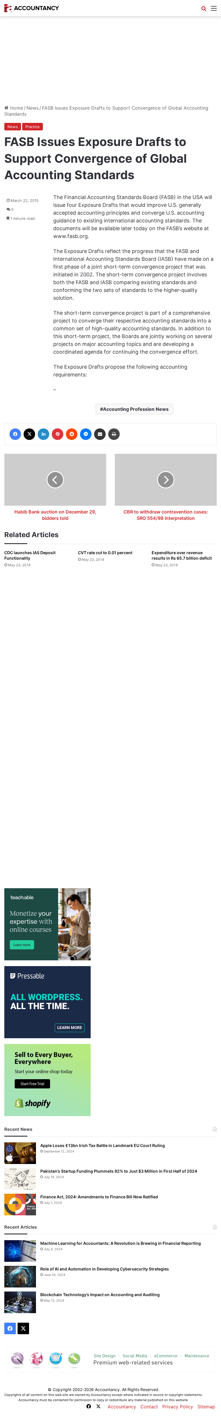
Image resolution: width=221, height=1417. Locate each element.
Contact (149, 1406)
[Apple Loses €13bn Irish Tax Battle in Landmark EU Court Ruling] (20, 1153)
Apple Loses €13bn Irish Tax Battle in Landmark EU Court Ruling (102, 1145)
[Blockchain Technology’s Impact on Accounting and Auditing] (20, 1302)
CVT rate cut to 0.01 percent (105, 552)
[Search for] (204, 10)
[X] (29, 434)
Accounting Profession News (136, 409)
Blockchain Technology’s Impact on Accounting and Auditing (100, 1294)
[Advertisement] (110, 60)
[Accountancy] (31, 8)
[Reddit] (71, 434)
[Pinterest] (57, 434)
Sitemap (206, 1406)
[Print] (114, 434)
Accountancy (122, 1406)
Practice (32, 126)
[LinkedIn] (43, 434)
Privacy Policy (177, 1406)
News (32, 108)
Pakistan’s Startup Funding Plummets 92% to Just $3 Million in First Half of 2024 (118, 1171)
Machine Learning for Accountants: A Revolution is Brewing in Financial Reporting (120, 1243)
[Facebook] (15, 434)
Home (16, 108)
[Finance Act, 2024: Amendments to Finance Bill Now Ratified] (20, 1204)
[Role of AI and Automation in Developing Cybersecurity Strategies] (20, 1276)
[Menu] (214, 10)
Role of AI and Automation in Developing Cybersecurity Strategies (104, 1268)
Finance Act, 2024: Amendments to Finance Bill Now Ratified (99, 1196)
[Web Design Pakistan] (110, 1359)
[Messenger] (86, 434)
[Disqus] (110, 649)
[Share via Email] (100, 434)
